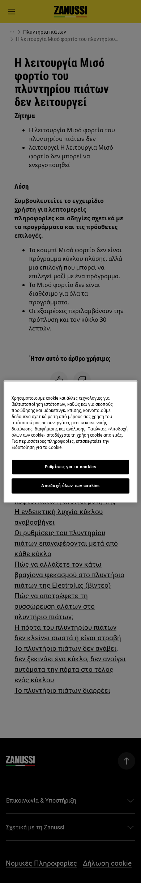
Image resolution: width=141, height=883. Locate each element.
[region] (71, 441)
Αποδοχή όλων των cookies (70, 485)
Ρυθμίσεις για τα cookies (71, 467)
